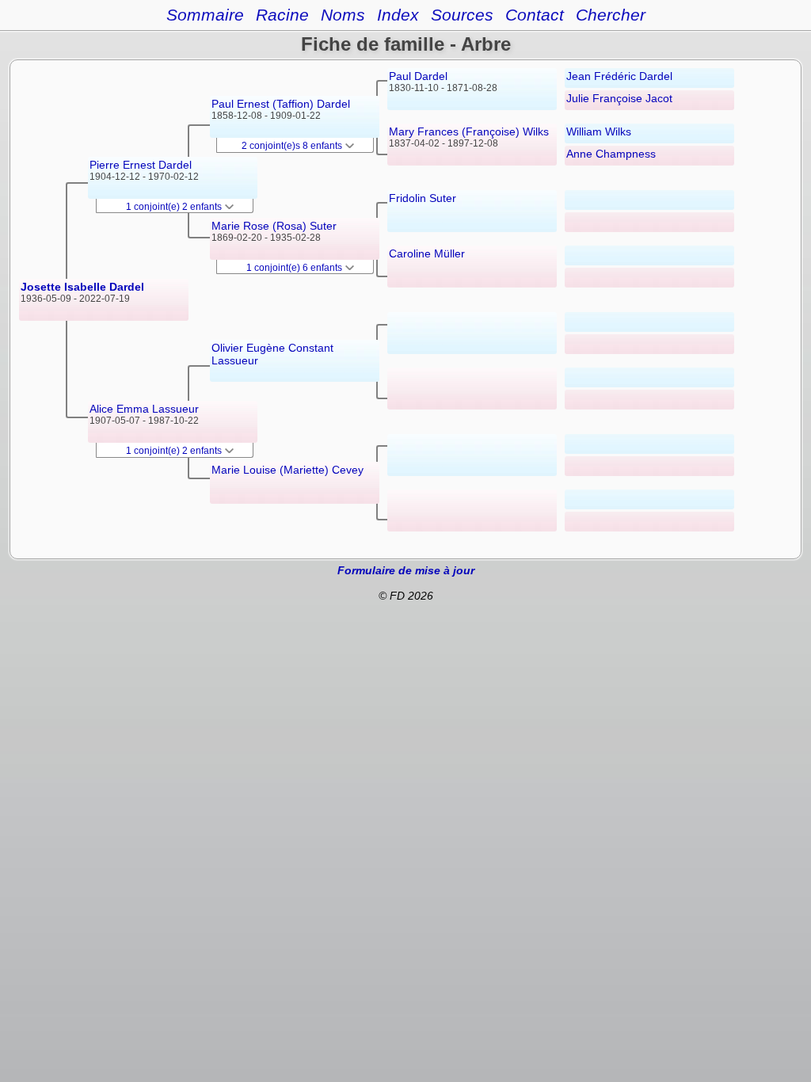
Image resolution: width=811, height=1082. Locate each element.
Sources (462, 15)
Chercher (610, 15)
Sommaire (205, 15)
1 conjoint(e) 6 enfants (295, 267)
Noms (343, 15)
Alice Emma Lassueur (144, 408)
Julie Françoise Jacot (619, 98)
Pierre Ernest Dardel (140, 164)
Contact (534, 15)
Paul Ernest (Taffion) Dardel (280, 103)
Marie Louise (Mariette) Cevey (287, 469)
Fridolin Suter (422, 198)
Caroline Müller (427, 253)
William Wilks (598, 131)
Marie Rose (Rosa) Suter (274, 225)
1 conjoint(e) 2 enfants (175, 206)
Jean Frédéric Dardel (619, 76)
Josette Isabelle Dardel (82, 286)
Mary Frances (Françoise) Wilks (469, 131)
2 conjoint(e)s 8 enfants (293, 145)
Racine (282, 15)
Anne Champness (611, 153)
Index (398, 15)
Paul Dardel (418, 76)
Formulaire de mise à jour (405, 570)
